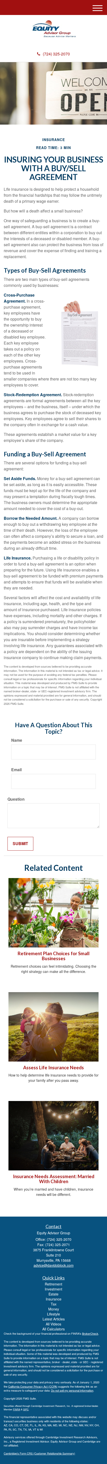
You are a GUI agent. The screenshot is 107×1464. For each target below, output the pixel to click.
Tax (53, 1303)
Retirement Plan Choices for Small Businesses (54, 956)
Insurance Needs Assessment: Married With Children (53, 1179)
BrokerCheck (90, 1333)
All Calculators (53, 1328)
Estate (53, 1293)
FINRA (16, 1409)
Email (16, 769)
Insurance (53, 1298)
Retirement (53, 1283)
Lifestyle (53, 1313)
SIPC (26, 1409)
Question (16, 799)
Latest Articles (54, 1318)
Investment (53, 1288)
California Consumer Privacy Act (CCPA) (32, 1386)
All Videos (53, 1323)
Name (16, 740)
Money (53, 1308)
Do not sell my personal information (72, 1390)
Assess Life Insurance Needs (53, 1067)
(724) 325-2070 (56, 54)
